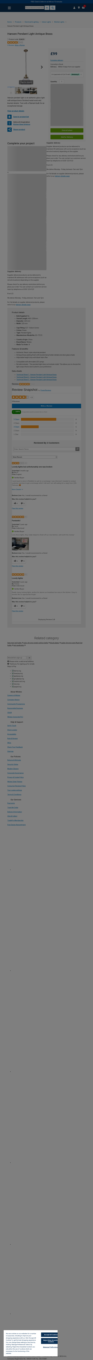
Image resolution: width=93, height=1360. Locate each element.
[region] (31, 1343)
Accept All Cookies (51, 1335)
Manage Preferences (51, 1347)
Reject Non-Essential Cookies (51, 1341)
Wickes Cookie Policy (19, 1353)
